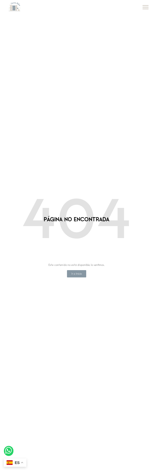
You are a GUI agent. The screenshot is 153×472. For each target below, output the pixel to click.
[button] (145, 7)
